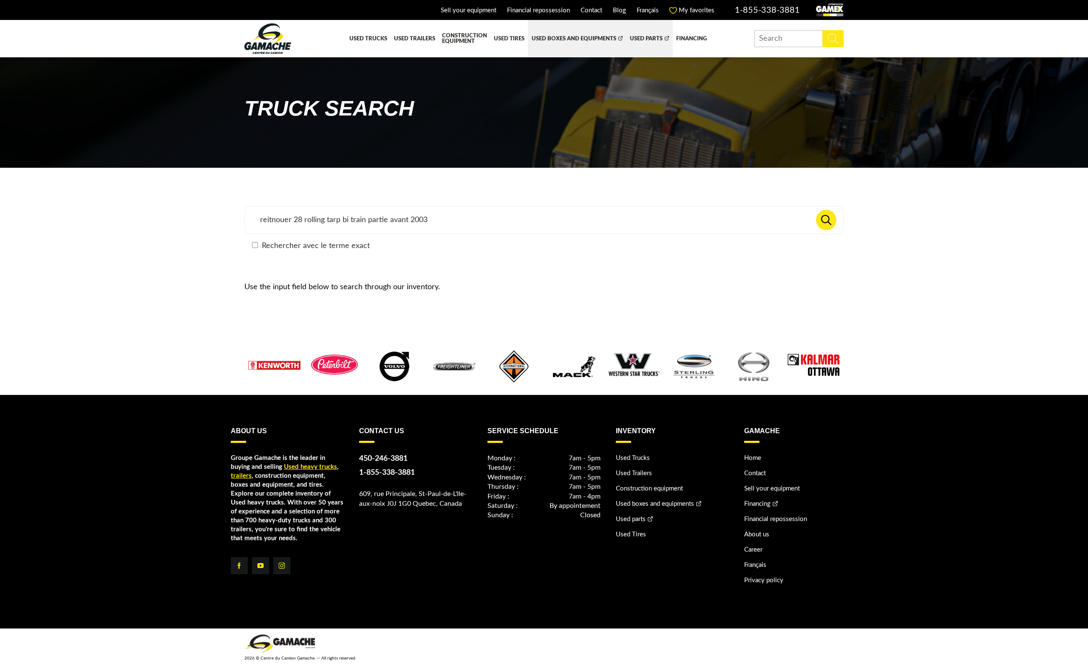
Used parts (646, 39)
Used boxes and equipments (574, 39)
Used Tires (509, 39)
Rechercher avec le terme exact (315, 246)
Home (752, 458)
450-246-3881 (383, 458)
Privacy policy (763, 580)
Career (753, 550)
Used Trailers (414, 39)
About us (756, 534)
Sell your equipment (468, 10)
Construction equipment (464, 38)
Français (648, 10)
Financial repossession (538, 10)
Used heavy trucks (310, 467)
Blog (619, 10)
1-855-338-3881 (767, 10)
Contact (591, 10)
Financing (691, 39)
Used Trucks (368, 39)
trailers (241, 476)
